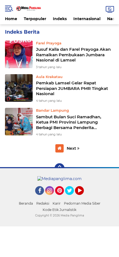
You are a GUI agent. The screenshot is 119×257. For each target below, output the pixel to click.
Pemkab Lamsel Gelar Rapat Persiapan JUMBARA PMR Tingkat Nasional (72, 88)
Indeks (60, 18)
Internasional (86, 18)
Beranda (26, 203)
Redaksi (42, 203)
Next (72, 148)
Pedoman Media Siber (82, 203)
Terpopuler (35, 18)
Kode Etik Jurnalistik (59, 210)
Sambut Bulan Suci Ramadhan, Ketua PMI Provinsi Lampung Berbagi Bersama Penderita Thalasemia (68, 122)
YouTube (83, 197)
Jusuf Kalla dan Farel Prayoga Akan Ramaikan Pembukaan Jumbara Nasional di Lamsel (73, 55)
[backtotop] (59, 168)
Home (11, 18)
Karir (57, 203)
